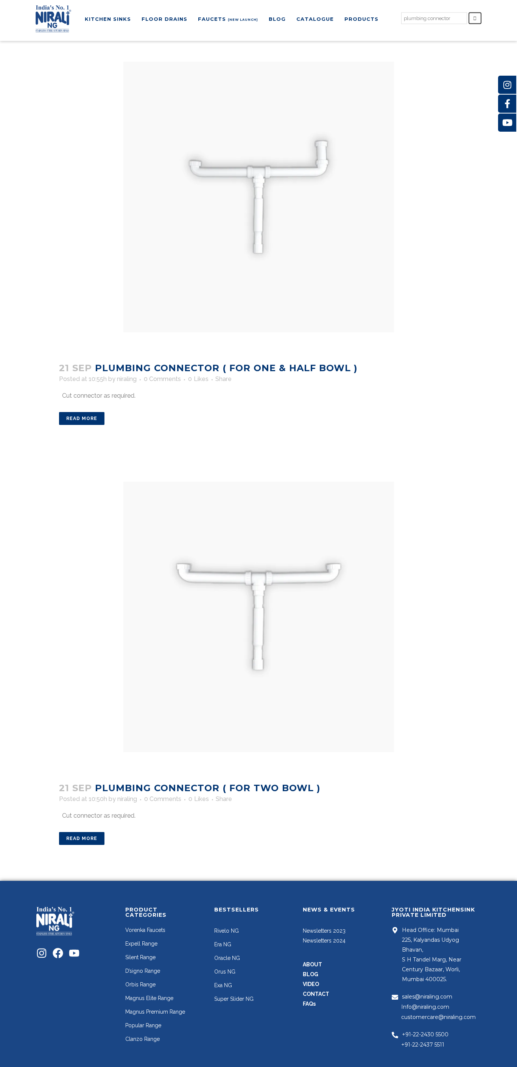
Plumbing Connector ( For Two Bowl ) (208, 787)
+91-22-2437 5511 (422, 1044)
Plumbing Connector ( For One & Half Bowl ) (226, 367)
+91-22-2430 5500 (425, 1034)
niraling (127, 379)
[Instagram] (41, 953)
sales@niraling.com (427, 996)
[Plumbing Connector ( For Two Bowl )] (258, 617)
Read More (81, 418)
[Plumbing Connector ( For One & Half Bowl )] (258, 197)
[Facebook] (58, 953)
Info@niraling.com (425, 1006)
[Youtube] (74, 953)
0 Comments (162, 379)
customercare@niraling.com (438, 1017)
